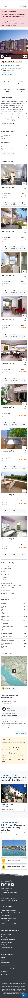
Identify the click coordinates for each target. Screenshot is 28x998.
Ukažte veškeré (7, 153)
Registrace (5, 974)
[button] (14, 671)
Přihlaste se (5, 971)
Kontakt (3, 957)
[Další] (24, 793)
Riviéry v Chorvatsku (6, 945)
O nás (2, 960)
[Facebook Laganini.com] (2, 884)
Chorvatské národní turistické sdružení (11, 913)
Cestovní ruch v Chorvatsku (8, 923)
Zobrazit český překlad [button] (6, 727)
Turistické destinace (6, 934)
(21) (25, 56)
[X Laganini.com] (12, 884)
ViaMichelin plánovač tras (8, 921)
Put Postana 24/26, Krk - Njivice (10, 65)
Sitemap (15, 900)
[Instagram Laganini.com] (5, 884)
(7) (25, 271)
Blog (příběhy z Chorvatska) (8, 939)
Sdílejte (24, 6)
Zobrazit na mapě (11, 688)
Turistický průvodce (6, 937)
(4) (25, 403)
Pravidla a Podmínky (6, 900)
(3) (25, 227)
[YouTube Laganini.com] (9, 884)
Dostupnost (14, 204)
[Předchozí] (4, 793)
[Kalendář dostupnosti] (25, 809)
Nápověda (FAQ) (5, 962)
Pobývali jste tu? (7, 73)
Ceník (5, 204)
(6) (25, 183)
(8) (25, 315)
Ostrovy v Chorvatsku (6, 947)
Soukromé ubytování (6, 942)
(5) (25, 491)
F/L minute (22, 204)
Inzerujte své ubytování (8, 969)
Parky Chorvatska (6, 915)
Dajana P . (6, 55)
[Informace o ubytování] (25, 806)
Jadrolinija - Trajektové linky (8, 918)
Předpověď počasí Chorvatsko (9, 910)
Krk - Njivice (4, 6)
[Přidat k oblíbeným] (25, 785)
